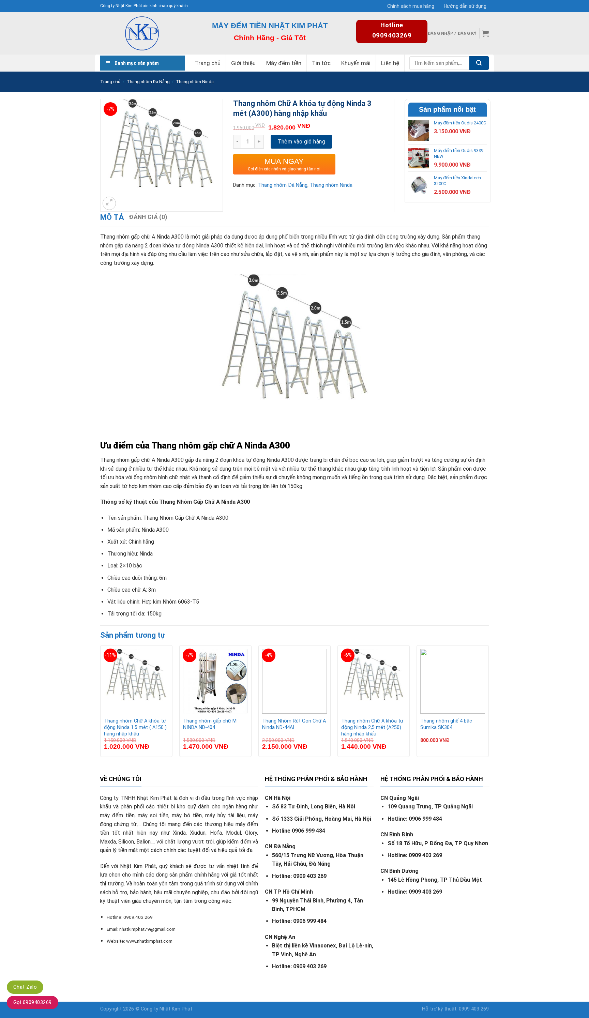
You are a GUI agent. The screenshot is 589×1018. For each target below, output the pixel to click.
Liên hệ (390, 63)
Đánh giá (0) (148, 217)
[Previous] (100, 703)
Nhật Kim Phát (176, 1009)
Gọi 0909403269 (32, 1002)
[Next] (488, 703)
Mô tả (112, 217)
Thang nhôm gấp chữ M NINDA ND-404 (210, 724)
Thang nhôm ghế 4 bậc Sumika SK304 (446, 724)
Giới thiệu (243, 63)
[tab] (112, 217)
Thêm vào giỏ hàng (301, 141)
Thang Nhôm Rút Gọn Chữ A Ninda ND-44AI (294, 724)
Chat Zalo (25, 987)
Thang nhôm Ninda (195, 81)
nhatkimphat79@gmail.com (147, 929)
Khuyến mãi (356, 63)
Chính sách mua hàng (410, 6)
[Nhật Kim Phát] (141, 33)
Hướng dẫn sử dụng (465, 6)
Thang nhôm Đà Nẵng (148, 81)
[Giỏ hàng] (485, 33)
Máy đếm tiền (283, 63)
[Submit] (479, 63)
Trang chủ (208, 63)
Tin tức (321, 63)
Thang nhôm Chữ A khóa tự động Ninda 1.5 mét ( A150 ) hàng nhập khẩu (135, 727)
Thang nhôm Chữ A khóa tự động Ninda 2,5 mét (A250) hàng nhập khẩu (372, 727)
